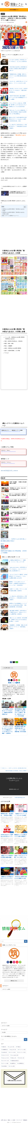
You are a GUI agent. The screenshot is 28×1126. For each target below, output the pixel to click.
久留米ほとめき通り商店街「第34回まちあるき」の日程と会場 (13, 213)
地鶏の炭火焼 (15, 1060)
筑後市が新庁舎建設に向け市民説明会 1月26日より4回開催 (16, 770)
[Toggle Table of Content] (24, 207)
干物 (18, 1046)
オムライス (6, 1055)
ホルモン (21, 1057)
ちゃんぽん (15, 1055)
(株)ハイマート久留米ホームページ (10, 215)
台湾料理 (21, 1063)
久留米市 (2, 13)
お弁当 (5, 1052)
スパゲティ (6, 1060)
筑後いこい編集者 (14, 682)
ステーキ (12, 1052)
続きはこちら (14, 980)
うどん (12, 1066)
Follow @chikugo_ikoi (20, 797)
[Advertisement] (14, 232)
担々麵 (5, 1066)
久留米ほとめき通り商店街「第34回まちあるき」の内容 (13, 210)
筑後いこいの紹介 (11, 1120)
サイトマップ (19, 1120)
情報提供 (25, 1120)
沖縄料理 (5, 1049)
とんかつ (11, 1046)
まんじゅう (6, 1057)
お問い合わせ (4, 1120)
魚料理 (13, 1063)
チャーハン (22, 1049)
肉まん (14, 1057)
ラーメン (5, 1063)
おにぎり (13, 1049)
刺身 (4, 1046)
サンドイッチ (22, 1052)
